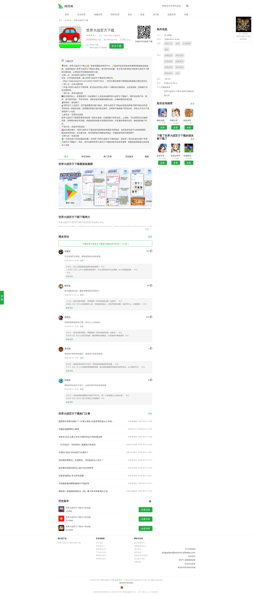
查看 (162, 127)
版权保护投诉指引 (141, 555)
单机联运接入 (101, 558)
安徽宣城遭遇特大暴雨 (69, 428)
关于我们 (99, 542)
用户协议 (137, 549)
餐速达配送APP (162, 120)
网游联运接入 (101, 555)
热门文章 (108, 156)
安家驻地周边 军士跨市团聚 (71, 475)
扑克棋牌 (186, 43)
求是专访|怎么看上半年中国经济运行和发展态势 (80, 436)
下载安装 (116, 35)
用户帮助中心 (139, 542)
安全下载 (117, 46)
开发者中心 (100, 546)
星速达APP (176, 155)
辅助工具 (168, 43)
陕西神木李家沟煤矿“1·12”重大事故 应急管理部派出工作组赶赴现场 (87, 421)
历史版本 (129, 156)
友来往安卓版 (162, 155)
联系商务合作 (101, 549)
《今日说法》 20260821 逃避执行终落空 (77, 444)
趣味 (167, 49)
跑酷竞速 (179, 61)
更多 (150, 237)
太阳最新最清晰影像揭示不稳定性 (74, 483)
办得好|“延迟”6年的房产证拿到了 (73, 452)
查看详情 (145, 509)
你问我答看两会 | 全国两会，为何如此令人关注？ (81, 460)
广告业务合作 (101, 552)
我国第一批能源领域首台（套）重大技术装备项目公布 (83, 491)
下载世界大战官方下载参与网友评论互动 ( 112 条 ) (105, 243)
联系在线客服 (190, 563)
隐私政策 (166, 87)
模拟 (178, 43)
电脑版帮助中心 (140, 546)
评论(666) (85, 156)
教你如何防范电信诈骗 (186, 567)
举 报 (2, 297)
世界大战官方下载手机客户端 (69, 542)
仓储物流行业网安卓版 (189, 155)
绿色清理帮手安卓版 (189, 120)
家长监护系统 (139, 558)
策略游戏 (168, 55)
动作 (178, 73)
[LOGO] (65, 6)
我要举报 (137, 561)
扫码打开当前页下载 (143, 41)
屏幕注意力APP (175, 120)
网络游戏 (179, 55)
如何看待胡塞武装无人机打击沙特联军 (76, 467)
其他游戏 (168, 61)
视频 (147, 156)
